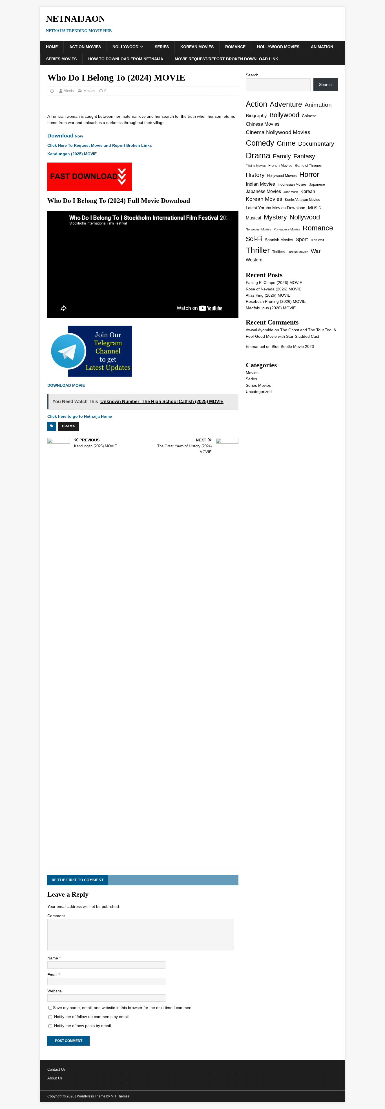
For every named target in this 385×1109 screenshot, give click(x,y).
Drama (68, 426)
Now (65, 136)
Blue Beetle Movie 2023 (293, 346)
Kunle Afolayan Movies (302, 200)
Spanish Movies (279, 239)
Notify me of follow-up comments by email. (92, 1016)
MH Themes (120, 1096)
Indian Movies (260, 184)
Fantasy (304, 156)
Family (282, 156)
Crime (286, 143)
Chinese (309, 116)
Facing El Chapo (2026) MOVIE (274, 282)
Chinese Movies (263, 124)
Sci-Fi (254, 239)
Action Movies (85, 47)
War (315, 251)
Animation (322, 47)
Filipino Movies (256, 165)
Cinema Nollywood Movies (278, 132)
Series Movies (61, 59)
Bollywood (284, 115)
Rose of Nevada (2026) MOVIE (273, 289)
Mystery (275, 217)
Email (52, 974)
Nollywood (125, 47)
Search (252, 75)
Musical (253, 217)
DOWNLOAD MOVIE (66, 385)
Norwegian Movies (258, 229)
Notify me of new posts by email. (83, 1025)
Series (162, 47)
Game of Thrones (308, 166)
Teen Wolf (317, 240)
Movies (89, 91)
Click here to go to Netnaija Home (79, 416)
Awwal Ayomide (259, 330)
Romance (235, 47)
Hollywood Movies (278, 47)
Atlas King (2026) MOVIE (268, 295)
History (255, 175)
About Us (55, 1078)
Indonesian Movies (292, 184)
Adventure (286, 104)
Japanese (317, 184)
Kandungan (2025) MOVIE (72, 154)
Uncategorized (259, 391)
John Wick (291, 192)
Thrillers (278, 252)
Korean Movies (197, 47)
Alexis (69, 91)
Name (53, 958)
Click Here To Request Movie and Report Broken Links (99, 145)
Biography (256, 115)
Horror (309, 174)
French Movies (280, 165)
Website (54, 991)
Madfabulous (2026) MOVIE (271, 308)
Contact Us (56, 1069)
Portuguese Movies (287, 229)
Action (256, 104)
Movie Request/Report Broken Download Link (226, 59)
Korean (307, 191)
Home (52, 47)
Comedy (260, 143)
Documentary (316, 143)
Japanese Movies (263, 191)
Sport (302, 239)
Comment (56, 916)
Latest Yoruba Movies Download (275, 207)
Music (314, 207)
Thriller (258, 250)
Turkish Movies (297, 252)
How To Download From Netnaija (125, 59)
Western (254, 259)
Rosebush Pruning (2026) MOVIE (276, 301)
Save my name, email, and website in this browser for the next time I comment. (123, 1007)
